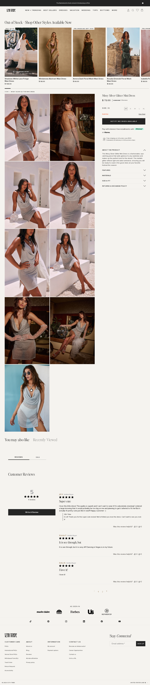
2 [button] (102, 592)
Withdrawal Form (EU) (11, 658)
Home (7, 91)
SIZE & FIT (106, 181)
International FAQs (11, 650)
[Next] (143, 56)
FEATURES (106, 170)
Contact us (72, 654)
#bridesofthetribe (32, 658)
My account (51, 646)
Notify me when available (124, 121)
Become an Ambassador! (77, 646)
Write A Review (31, 512)
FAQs (6, 646)
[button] (94, 592)
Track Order (8, 662)
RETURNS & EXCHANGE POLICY (114, 186)
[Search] (132, 10)
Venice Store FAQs (11, 654)
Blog (27, 650)
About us (29, 646)
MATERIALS (106, 175)
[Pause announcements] (142, 3)
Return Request (10, 666)
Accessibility (9, 670)
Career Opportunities (76, 650)
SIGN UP (140, 644)
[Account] (128, 10)
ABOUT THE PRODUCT (111, 150)
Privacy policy (30, 662)
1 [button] (98, 592)
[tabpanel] (75, 56)
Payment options (53, 650)
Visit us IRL (72, 658)
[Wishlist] (137, 10)
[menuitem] (114, 10)
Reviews (29, 654)
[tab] (38, 22)
